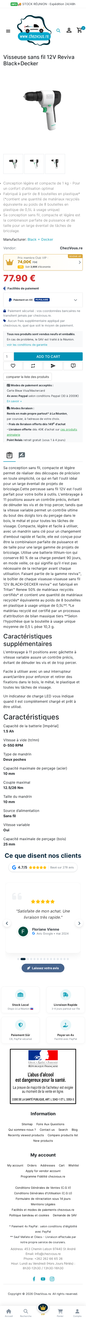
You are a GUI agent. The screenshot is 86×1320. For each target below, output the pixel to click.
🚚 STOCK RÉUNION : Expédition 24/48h (46, 4)
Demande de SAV (65, 1215)
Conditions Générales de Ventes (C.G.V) (43, 1187)
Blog (75, 1129)
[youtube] (43, 1279)
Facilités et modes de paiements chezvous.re (43, 1209)
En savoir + (14, 401)
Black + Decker (40, 239)
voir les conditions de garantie (27, 344)
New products (43, 1140)
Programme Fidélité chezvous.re (43, 1176)
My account (15, 1165)
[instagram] (52, 1279)
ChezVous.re (71, 248)
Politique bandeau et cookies (29, 1215)
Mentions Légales (43, 1204)
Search (63, 1129)
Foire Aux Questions (50, 1124)
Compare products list (63, 1135)
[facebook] (34, 1279)
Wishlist (73, 1165)
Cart (62, 1165)
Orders (32, 1165)
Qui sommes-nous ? (22, 1129)
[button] (8, 30)
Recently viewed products (26, 1135)
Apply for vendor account (43, 1171)
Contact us (47, 1129)
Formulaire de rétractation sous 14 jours (43, 1198)
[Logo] (34, 30)
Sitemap (27, 1124)
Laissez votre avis (45, 968)
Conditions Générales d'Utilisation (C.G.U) (43, 1193)
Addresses (47, 1165)
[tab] (9, 455)
